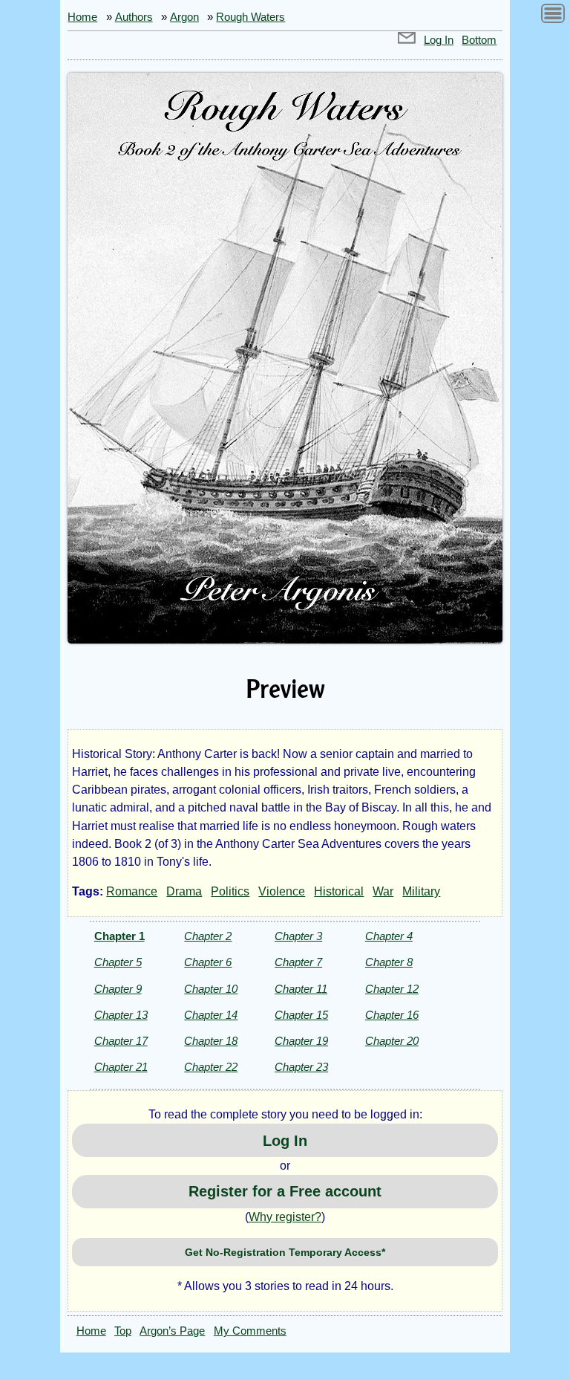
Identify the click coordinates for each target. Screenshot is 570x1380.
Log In (438, 40)
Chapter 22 (211, 1066)
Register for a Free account (285, 1191)
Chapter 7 (298, 962)
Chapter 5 (118, 962)
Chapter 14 (211, 1014)
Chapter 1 (119, 936)
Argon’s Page (172, 1331)
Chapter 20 (392, 1040)
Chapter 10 (211, 988)
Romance (131, 891)
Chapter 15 (301, 1014)
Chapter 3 (298, 936)
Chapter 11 (301, 988)
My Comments (250, 1331)
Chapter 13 (121, 1014)
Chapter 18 (211, 1040)
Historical (339, 891)
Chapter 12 (392, 988)
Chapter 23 (301, 1066)
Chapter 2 (208, 936)
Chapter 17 (121, 1040)
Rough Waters (250, 17)
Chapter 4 (389, 936)
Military (421, 891)
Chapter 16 (392, 1014)
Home (82, 17)
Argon (184, 17)
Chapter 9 (118, 988)
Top (122, 1331)
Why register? (285, 1217)
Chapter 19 (301, 1040)
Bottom (479, 40)
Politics (230, 891)
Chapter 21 (121, 1066)
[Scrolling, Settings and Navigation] (553, 15)
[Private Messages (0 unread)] (407, 40)
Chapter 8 (389, 962)
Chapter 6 (208, 962)
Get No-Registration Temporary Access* (285, 1252)
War (383, 891)
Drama (184, 891)
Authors (134, 17)
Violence (281, 891)
